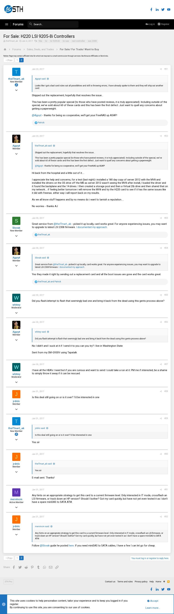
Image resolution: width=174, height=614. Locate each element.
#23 (166, 218)
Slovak (16, 227)
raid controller (78, 41)
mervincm (16, 499)
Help (152, 581)
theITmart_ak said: (43, 146)
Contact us (110, 581)
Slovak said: (40, 258)
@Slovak (45, 545)
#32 (166, 516)
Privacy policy (141, 581)
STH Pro (8, 581)
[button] (6, 24)
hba (40, 41)
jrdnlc (16, 401)
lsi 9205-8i (55, 41)
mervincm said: (42, 526)
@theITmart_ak (62, 223)
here (71, 545)
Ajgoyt (16, 145)
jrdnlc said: (40, 428)
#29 (166, 418)
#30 (166, 454)
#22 (166, 136)
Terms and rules (125, 581)
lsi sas (66, 41)
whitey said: (40, 332)
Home (158, 581)
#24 (166, 248)
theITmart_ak (12, 41)
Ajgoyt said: (40, 79)
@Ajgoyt (36, 115)
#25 (166, 295)
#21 (166, 69)
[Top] (164, 581)
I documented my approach (91, 227)
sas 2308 (92, 41)
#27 (166, 364)
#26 (166, 322)
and (49, 281)
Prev (9, 60)
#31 (166, 489)
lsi (46, 41)
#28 (166, 391)
